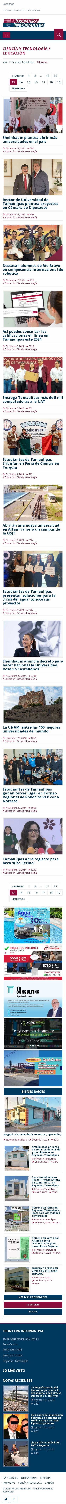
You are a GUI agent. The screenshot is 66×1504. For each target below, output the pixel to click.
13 (13, 82)
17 (43, 82)
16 (36, 82)
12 (55, 75)
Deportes (45, 1477)
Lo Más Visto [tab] (33, 1305)
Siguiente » (18, 88)
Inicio (5, 62)
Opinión (49, 1482)
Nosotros (8, 4)
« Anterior (18, 75)
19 (58, 82)
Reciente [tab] (33, 1311)
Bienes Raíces (33, 1091)
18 (51, 82)
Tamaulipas (8, 1482)
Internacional (29, 1477)
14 (21, 82)
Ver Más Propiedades (33, 1297)
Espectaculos (10, 1477)
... (41, 75)
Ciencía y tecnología (22, 62)
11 (47, 75)
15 (28, 82)
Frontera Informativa (24, 23)
